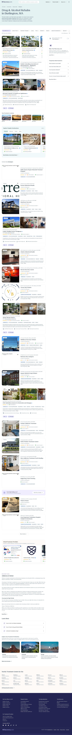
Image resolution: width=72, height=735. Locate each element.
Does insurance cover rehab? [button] (55, 63)
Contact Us (5, 720)
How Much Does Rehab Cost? (62, 707)
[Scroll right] (69, 31)
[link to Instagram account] (13, 725)
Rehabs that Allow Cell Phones (26, 711)
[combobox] (29, 2)
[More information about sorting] (69, 33)
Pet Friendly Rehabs (24, 710)
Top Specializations (43, 699)
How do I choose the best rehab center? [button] (57, 76)
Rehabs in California (6, 702)
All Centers (3, 6)
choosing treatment (20, 583)
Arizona (4, 654)
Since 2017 (64, 50)
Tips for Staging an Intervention (63, 705)
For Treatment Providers (8, 714)
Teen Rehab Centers (42, 705)
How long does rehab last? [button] (54, 69)
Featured (6, 131)
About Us (4, 719)
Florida (16, 131)
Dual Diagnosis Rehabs (43, 707)
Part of (8, 232)
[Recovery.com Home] (7, 2)
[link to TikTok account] (10, 725)
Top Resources (60, 699)
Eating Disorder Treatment (44, 701)
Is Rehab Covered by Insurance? (63, 704)
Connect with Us (6, 723)
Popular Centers (24, 699)
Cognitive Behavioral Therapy (26, 704)
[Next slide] (42, 47)
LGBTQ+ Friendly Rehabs (25, 707)
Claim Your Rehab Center (7, 716)
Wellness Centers (24, 708)
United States (9, 6)
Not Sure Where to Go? (8, 699)
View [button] (4, 108)
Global (20, 131)
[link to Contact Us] (3, 725)
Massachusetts (15, 6)
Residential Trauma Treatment (44, 708)
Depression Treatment (43, 702)
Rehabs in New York (6, 704)
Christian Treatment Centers (44, 711)
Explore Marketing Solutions (8, 717)
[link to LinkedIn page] (5, 725)
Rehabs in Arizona (6, 707)
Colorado (24, 654)
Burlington (10, 161)
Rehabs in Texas (6, 705)
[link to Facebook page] (16, 725)
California (11, 131)
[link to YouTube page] (8, 725)
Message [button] (11, 108)
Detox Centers (23, 702)
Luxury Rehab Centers (25, 701)
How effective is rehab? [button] (54, 73)
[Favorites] (69, 2)
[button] (10, 33)
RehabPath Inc (50, 729)
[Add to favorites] (17, 62)
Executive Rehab (42, 704)
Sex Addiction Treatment (43, 710)
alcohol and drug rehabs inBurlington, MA (10, 18)
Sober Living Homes (24, 705)
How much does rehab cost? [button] (55, 66)
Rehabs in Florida (6, 701)
